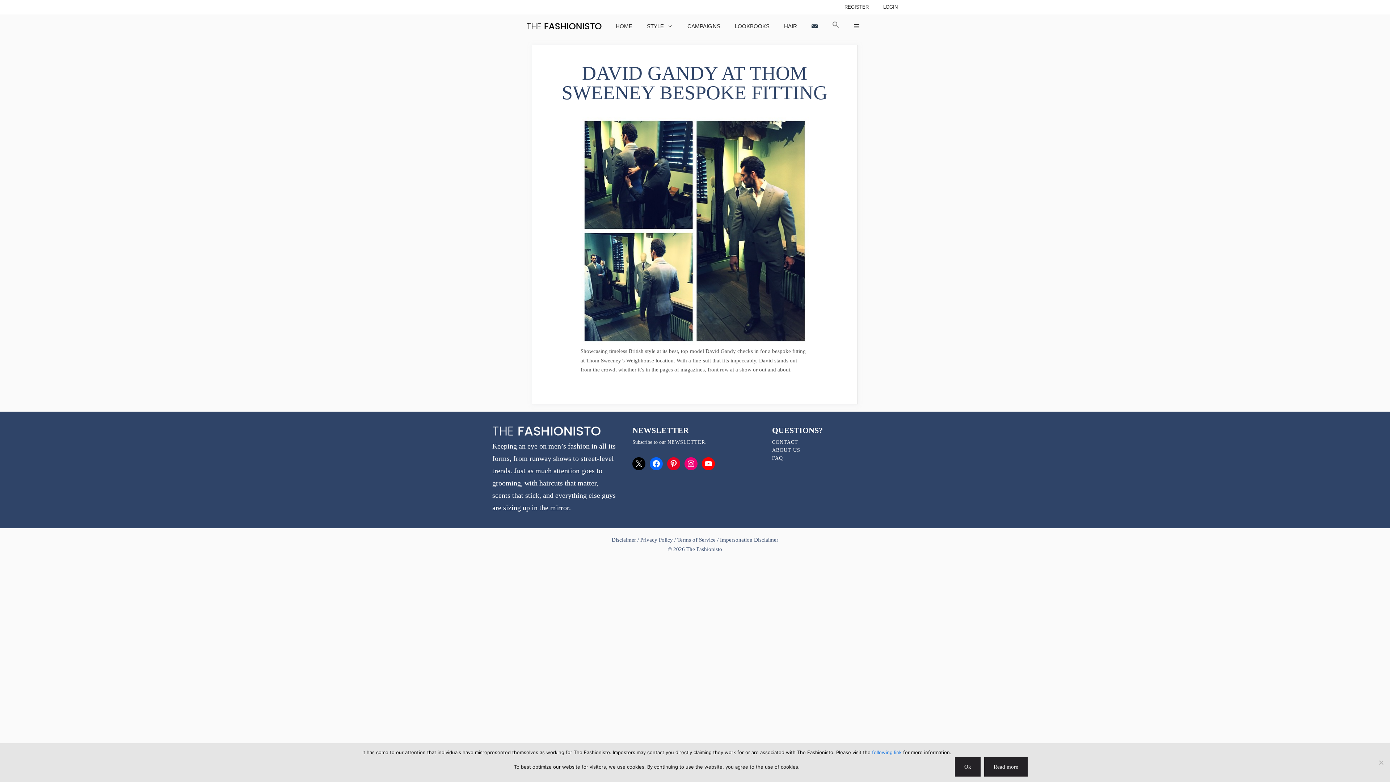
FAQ (777, 458)
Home (624, 26)
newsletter (686, 442)
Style (655, 26)
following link (887, 752)
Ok (967, 767)
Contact (785, 442)
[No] (1381, 762)
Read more (1006, 767)
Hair (790, 26)
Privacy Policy (656, 540)
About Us (786, 450)
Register (856, 7)
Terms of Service (696, 540)
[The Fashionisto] (564, 26)
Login (890, 7)
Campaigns (703, 26)
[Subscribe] (814, 26)
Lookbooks (752, 26)
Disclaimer (624, 540)
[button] (836, 26)
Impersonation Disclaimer (749, 540)
